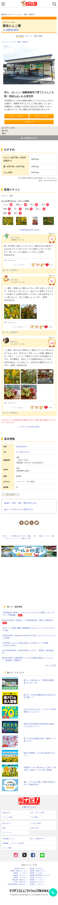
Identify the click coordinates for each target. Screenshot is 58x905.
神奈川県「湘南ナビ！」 (20, 880)
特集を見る (6, 812)
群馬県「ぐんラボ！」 (20, 877)
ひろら (12, 280)
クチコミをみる (17, 116)
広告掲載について (8, 838)
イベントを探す (8, 817)
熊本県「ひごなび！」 (37, 868)
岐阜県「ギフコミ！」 (20, 875)
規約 (4, 828)
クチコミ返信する (11, 270)
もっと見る (51, 665)
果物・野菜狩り (23, 42)
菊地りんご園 (12, 25)
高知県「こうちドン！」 (38, 884)
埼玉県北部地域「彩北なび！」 (18, 884)
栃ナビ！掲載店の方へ (37, 838)
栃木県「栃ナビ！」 (21, 868)
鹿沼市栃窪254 (21, 447)
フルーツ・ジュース (8, 42)
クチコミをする (42, 116)
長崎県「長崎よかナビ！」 (39, 871)
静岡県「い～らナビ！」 (38, 880)
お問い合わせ (34, 828)
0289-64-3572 (12, 30)
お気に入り (30, 122)
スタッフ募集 (7, 848)
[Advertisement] (29, 584)
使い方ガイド (7, 823)
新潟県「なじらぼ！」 (37, 873)
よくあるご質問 (35, 823)
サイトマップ (7, 832)
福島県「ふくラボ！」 (20, 873)
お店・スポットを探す (37, 812)
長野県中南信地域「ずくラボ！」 (41, 875)
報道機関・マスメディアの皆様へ (14, 843)
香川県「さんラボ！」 (37, 877)
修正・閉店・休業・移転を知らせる (21, 503)
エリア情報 (34, 817)
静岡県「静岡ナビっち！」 (19, 871)
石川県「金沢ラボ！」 (20, 882)
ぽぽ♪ (12, 342)
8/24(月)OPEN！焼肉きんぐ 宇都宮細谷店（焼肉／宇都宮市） (28, 620)
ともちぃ (13, 237)
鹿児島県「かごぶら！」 (38, 882)
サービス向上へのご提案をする (19, 509)
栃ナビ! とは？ (30, 807)
